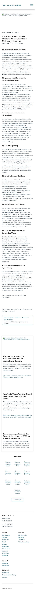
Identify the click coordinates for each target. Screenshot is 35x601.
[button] (27, 5)
